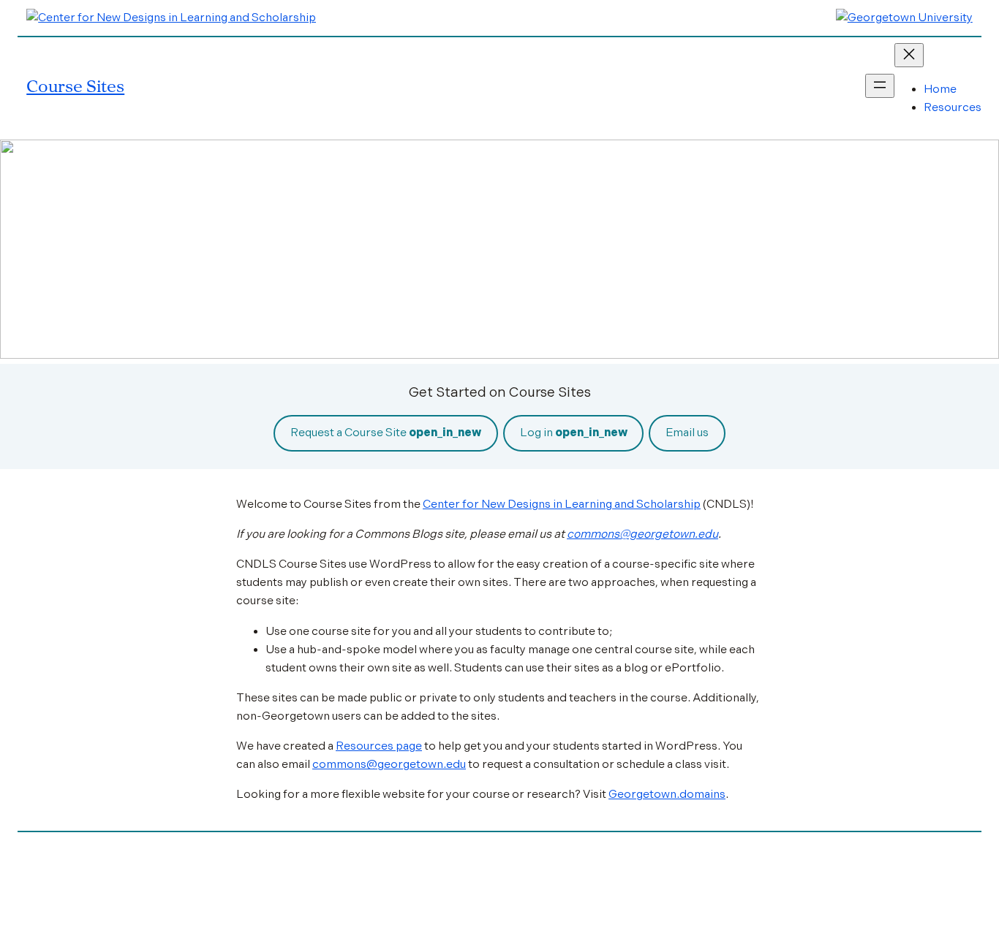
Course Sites (75, 86)
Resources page (379, 746)
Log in (573, 432)
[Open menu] (879, 86)
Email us (687, 432)
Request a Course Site (385, 432)
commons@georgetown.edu (642, 534)
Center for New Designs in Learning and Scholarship (562, 504)
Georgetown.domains (666, 794)
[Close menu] (909, 55)
